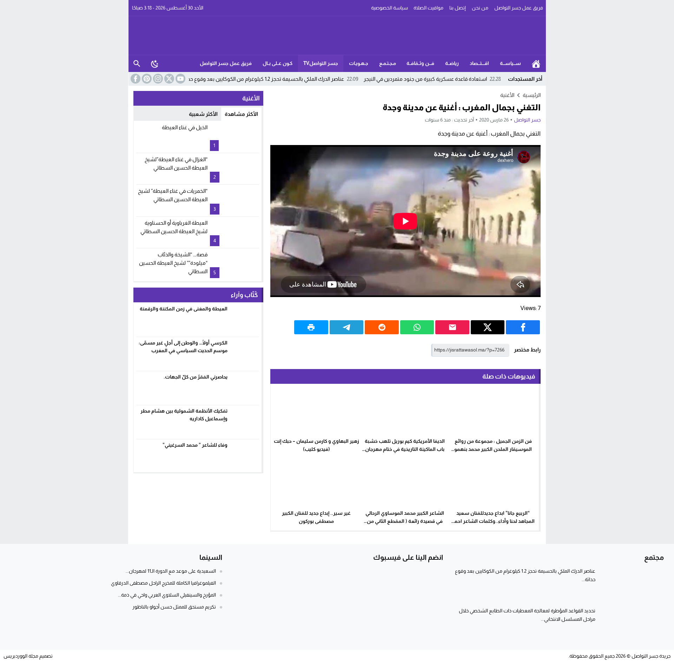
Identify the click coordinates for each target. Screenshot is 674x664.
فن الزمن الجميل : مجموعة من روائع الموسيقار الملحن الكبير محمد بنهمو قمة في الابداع (493, 449)
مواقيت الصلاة (428, 8)
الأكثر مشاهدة (241, 114)
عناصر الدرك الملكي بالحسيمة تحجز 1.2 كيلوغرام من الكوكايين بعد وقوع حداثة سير (265, 79)
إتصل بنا (457, 8)
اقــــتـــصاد (479, 63)
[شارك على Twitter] (488, 327)
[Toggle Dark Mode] (154, 63)
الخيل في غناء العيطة (184, 127)
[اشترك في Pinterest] (146, 79)
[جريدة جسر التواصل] (337, 35)
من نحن (480, 8)
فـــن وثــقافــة (420, 63)
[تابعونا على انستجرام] (157, 79)
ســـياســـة (510, 63)
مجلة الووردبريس (21, 656)
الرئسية (536, 63)
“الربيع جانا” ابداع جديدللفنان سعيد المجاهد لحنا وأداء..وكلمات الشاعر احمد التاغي (493, 521)
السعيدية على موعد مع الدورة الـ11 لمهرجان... (171, 571)
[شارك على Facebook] (523, 327)
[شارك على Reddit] (381, 327)
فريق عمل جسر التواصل (518, 8)
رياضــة (452, 63)
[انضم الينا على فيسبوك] (134, 79)
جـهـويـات (358, 63)
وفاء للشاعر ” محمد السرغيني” (195, 445)
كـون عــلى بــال (277, 63)
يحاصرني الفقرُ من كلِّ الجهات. (195, 377)
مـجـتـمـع (387, 63)
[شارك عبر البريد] (452, 327)
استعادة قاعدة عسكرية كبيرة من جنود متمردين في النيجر (432, 79)
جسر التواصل (527, 120)
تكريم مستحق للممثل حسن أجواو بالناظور (174, 607)
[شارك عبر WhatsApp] (417, 327)
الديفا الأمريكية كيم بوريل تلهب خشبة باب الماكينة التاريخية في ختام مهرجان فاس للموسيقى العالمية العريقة (405, 449)
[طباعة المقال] (311, 327)
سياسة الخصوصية (389, 8)
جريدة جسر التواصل (651, 656)
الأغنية (507, 95)
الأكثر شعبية (203, 114)
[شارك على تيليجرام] (346, 327)
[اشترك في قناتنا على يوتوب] (179, 79)
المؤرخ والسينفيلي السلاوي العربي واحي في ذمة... (167, 595)
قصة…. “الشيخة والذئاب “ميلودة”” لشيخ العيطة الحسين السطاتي (173, 262)
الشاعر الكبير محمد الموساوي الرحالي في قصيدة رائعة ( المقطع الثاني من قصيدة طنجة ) (404, 521)
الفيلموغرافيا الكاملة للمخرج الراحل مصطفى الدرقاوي (163, 583)
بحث (136, 63)
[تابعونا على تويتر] (168, 79)
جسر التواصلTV (320, 63)
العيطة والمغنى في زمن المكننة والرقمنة (183, 308)
